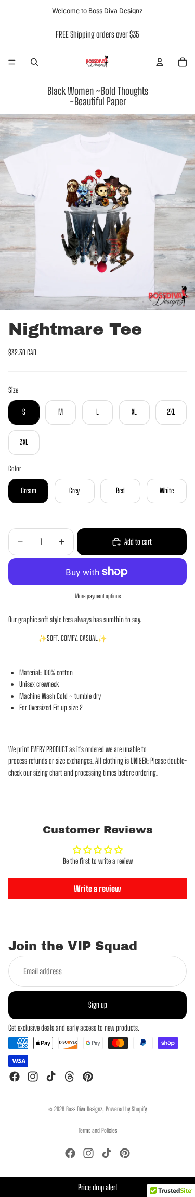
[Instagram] (33, 1076)
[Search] (34, 62)
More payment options (98, 596)
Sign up (97, 1004)
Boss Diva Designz (84, 1109)
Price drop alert (98, 1187)
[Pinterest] (88, 1076)
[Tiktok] (51, 1076)
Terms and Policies (98, 1130)
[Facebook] (14, 1076)
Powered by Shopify (126, 1109)
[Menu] (12, 62)
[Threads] (69, 1076)
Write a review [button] (97, 888)
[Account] (159, 62)
